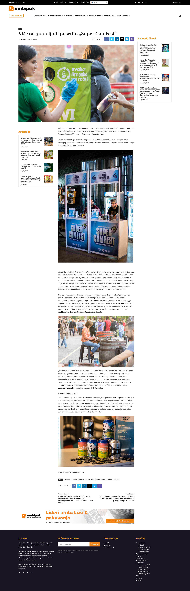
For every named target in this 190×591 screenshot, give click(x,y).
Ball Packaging (90, 479)
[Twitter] (112, 39)
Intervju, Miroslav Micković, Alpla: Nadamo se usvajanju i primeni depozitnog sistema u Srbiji (149, 63)
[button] (180, 15)
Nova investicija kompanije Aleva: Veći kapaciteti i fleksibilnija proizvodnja (31, 179)
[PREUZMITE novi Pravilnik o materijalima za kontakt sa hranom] (165, 77)
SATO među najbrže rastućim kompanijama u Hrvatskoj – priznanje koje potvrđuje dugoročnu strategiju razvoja (150, 92)
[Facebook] (135, 3)
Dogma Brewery (100, 479)
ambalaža (74, 479)
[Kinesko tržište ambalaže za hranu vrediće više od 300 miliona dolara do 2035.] (48, 141)
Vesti (20, 29)
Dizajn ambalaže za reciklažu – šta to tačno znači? (31, 166)
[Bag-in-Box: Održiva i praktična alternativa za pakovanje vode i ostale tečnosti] (48, 154)
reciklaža (67, 479)
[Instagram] (139, 3)
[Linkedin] (142, 3)
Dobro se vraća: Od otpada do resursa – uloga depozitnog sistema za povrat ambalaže (148, 48)
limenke (81, 479)
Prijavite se (95, 544)
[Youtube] (145, 3)
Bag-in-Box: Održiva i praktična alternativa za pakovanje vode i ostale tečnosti (31, 154)
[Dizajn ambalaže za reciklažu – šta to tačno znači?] (48, 167)
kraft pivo (116, 479)
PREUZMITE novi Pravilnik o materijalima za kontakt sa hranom (150, 77)
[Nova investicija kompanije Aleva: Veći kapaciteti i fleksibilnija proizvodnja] (48, 179)
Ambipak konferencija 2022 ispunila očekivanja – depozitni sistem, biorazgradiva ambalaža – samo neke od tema (75, 499)
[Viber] (132, 39)
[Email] (122, 39)
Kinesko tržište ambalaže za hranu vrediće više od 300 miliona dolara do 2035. (31, 141)
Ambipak (23, 39)
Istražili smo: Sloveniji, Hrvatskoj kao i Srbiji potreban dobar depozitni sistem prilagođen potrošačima (117, 498)
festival (109, 479)
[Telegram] (127, 39)
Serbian (95, 2)
